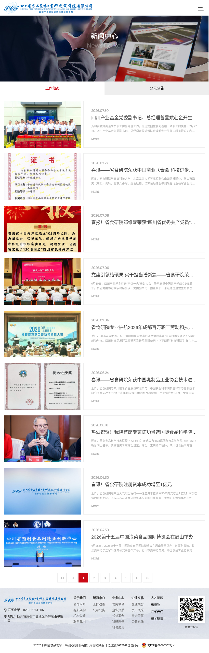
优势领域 (118, 604)
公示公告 (157, 88)
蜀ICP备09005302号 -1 (161, 645)
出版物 (155, 605)
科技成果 (118, 627)
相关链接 (157, 619)
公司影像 (138, 622)
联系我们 (79, 622)
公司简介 (79, 604)
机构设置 (79, 616)
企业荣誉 (138, 604)
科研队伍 (118, 622)
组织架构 (79, 610)
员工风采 (138, 610)
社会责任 (138, 616)
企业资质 (118, 610)
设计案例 (118, 616)
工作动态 (52, 88)
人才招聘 (157, 598)
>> (147, 578)
